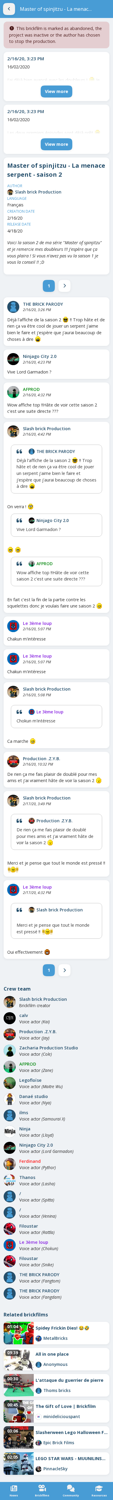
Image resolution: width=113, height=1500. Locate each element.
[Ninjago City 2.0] (13, 359)
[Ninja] (10, 1132)
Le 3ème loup (37, 623)
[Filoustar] (10, 1229)
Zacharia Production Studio (48, 1048)
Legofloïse (30, 1080)
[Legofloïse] (10, 1083)
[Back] (9, 9)
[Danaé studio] (10, 1099)
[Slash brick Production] (10, 192)
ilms (23, 1112)
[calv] (10, 1018)
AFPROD (31, 389)
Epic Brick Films (58, 1442)
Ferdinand (30, 1161)
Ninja (24, 1129)
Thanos (27, 1177)
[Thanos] (10, 1180)
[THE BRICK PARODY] (13, 307)
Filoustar (28, 1226)
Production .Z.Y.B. (41, 758)
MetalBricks (55, 1338)
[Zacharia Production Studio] (10, 1051)
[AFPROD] (13, 392)
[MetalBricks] (39, 1339)
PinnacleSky (55, 1469)
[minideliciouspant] (39, 1417)
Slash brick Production (38, 192)
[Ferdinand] (10, 1164)
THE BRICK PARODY (43, 304)
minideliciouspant (61, 1416)
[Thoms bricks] (39, 1391)
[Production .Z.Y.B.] (13, 761)
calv (23, 1015)
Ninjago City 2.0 (39, 356)
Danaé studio (33, 1096)
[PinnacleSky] (39, 1469)
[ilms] (10, 1115)
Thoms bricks (57, 1390)
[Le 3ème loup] (13, 626)
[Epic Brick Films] (39, 1443)
